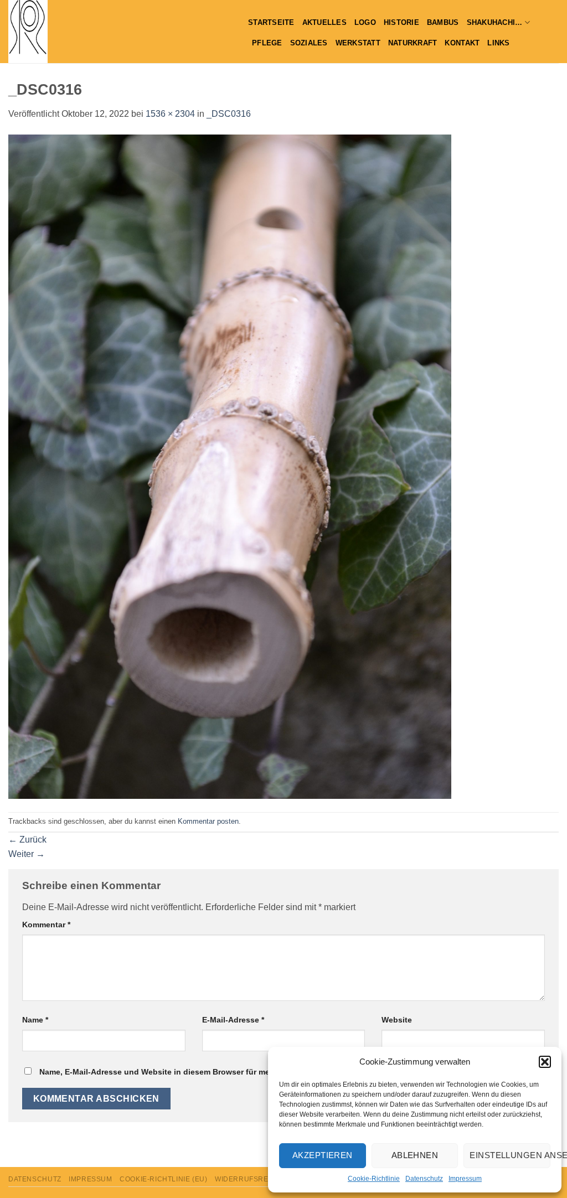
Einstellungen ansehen (510, 1155)
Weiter (26, 854)
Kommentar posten (208, 821)
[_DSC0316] (229, 466)
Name (35, 1019)
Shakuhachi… (495, 22)
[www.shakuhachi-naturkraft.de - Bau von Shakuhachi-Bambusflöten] (119, 31)
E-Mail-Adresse (233, 1019)
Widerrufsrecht (249, 1179)
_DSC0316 (229, 113)
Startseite (271, 22)
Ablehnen (415, 1155)
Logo (365, 22)
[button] (544, 1061)
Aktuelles (324, 22)
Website (397, 1019)
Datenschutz (424, 1178)
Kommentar (46, 924)
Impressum (465, 1178)
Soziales (309, 43)
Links (498, 43)
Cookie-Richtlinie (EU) (163, 1179)
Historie (401, 22)
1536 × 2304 (170, 113)
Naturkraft (412, 43)
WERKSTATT (358, 43)
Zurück (27, 839)
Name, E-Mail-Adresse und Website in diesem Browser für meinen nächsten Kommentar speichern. (225, 1071)
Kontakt (462, 43)
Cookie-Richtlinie (374, 1178)
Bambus (443, 22)
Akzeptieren (322, 1155)
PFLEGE (267, 43)
